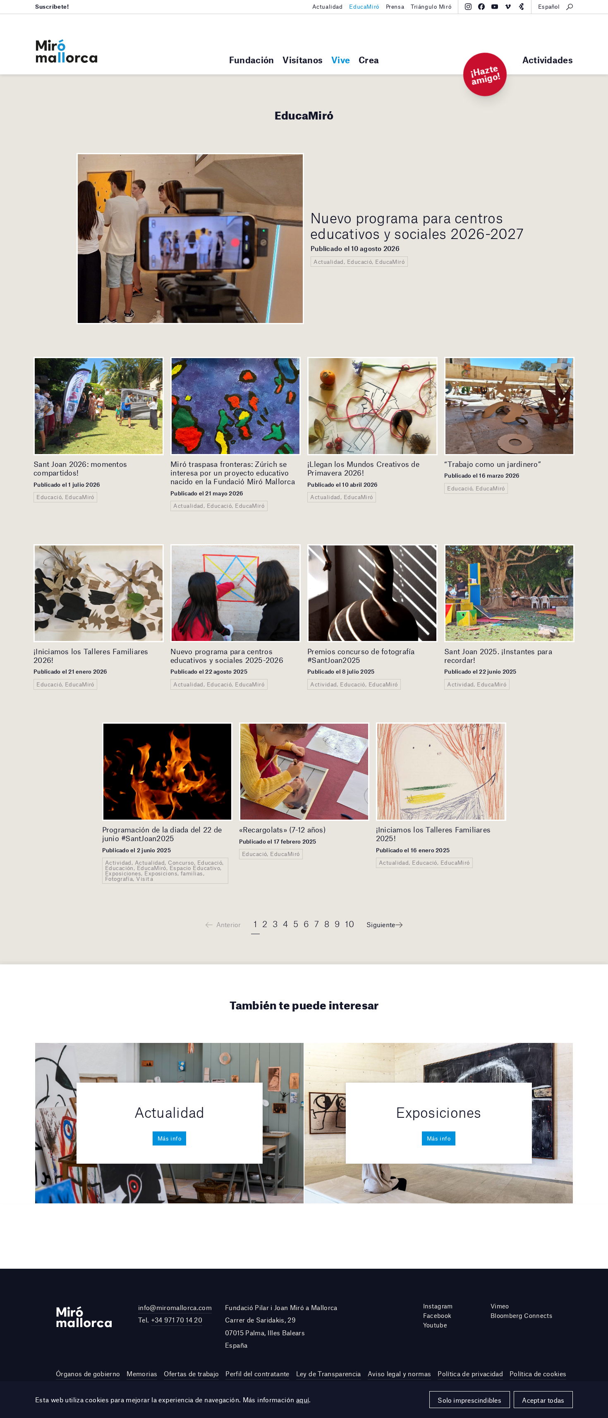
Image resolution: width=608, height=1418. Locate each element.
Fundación (251, 60)
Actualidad (327, 6)
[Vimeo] (508, 6)
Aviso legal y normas (399, 1373)
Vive (340, 60)
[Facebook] (481, 6)
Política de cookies (538, 1373)
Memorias (142, 1373)
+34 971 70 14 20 (176, 1320)
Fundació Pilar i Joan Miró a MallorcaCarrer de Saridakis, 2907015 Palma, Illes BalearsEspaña (281, 1326)
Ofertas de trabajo (191, 1373)
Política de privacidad (470, 1373)
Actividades (547, 60)
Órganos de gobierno (88, 1373)
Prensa (395, 6)
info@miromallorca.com (175, 1307)
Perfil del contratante (257, 1373)
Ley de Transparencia (328, 1373)
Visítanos (302, 60)
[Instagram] (468, 6)
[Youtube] (494, 6)
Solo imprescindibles (469, 1400)
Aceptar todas (543, 1400)
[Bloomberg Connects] (521, 6)
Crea (369, 60)
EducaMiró (364, 6)
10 (349, 923)
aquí (302, 1400)
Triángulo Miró (431, 6)
